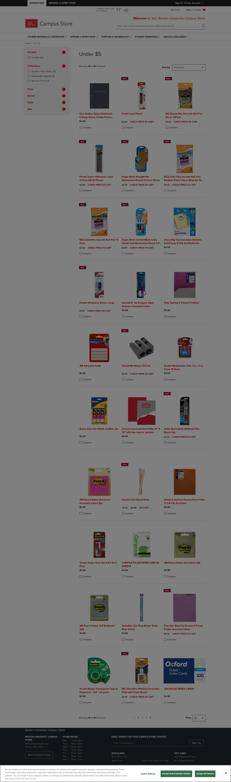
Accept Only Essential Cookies (176, 773)
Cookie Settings (148, 773)
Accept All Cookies (205, 773)
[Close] (226, 773)
